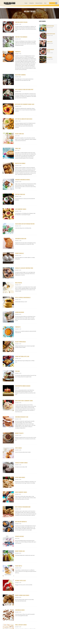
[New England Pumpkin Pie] (8, 526)
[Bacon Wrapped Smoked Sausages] (8, 390)
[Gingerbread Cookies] (8, 614)
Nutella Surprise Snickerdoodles (22, 297)
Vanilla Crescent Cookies (21, 625)
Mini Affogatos (18, 283)
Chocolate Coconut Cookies (21, 463)
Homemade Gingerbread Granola (22, 180)
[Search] (56, 3)
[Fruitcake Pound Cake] (8, 199)
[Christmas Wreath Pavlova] (8, 26)
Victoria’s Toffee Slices (20, 580)
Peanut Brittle (18, 566)
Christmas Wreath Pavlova (21, 22)
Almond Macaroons (19, 312)
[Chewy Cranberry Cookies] (8, 496)
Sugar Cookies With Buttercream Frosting (24, 224)
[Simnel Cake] (8, 153)
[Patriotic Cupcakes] (8, 541)
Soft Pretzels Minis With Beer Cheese (23, 119)
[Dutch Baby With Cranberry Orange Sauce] (8, 108)
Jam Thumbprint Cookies (20, 209)
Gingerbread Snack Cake (20, 239)
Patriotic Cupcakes (19, 536)
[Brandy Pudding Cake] (8, 555)
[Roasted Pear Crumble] (8, 167)
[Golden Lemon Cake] (8, 138)
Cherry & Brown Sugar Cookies (22, 595)
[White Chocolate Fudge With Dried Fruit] (8, 94)
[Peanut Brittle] (8, 570)
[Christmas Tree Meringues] (8, 41)
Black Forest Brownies (20, 75)
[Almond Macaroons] (8, 316)
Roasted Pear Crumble (20, 163)
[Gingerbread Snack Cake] (8, 243)
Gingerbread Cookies (20, 610)
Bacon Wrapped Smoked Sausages (22, 386)
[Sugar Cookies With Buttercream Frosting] (8, 228)
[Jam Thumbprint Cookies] (8, 213)
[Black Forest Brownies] (8, 79)
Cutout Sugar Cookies (20, 477)
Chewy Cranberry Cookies (21, 492)
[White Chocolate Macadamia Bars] (8, 511)
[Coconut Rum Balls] (8, 257)
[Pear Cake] (8, 375)
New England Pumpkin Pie (21, 522)
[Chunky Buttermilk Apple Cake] (8, 361)
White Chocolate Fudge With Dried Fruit (24, 89)
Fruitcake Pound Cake (20, 194)
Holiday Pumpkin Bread (20, 342)
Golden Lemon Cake (19, 134)
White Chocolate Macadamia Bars (22, 507)
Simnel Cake (18, 148)
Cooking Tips (31, 3)
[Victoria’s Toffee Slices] (8, 585)
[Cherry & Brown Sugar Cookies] (8, 599)
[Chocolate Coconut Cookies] (8, 467)
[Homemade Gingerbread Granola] (8, 184)
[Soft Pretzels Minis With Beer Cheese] (8, 123)
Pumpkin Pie (18, 52)
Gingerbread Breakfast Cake (21, 417)
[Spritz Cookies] (8, 452)
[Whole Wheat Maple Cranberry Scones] (8, 405)
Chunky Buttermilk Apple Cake (22, 356)
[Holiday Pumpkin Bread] (8, 346)
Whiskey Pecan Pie (19, 433)
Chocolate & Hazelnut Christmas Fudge (24, 268)
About (45, 3)
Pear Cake (17, 371)
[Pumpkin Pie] (8, 56)
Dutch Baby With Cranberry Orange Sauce (24, 104)
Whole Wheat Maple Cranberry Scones (24, 401)
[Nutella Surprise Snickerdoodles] (8, 302)
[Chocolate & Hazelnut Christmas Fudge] (8, 272)
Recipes (26, 3)
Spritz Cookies (18, 448)
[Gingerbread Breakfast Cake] (8, 421)
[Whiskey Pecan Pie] (8, 437)
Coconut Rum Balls (19, 253)
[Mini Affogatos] (8, 287)
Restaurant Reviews (39, 3)
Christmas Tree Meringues (21, 37)
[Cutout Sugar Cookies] (8, 482)
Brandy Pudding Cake (20, 551)
